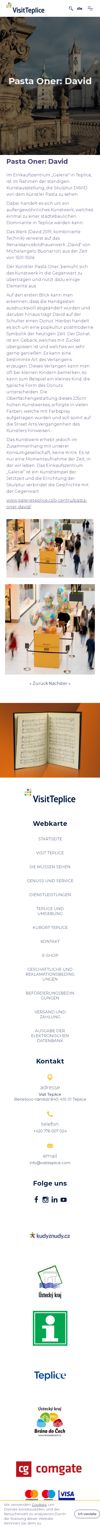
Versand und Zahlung (50, 1014)
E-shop (50, 955)
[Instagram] (45, 1200)
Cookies (39, 1504)
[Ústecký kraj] (50, 1282)
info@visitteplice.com (50, 1162)
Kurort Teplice (50, 927)
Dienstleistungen (50, 894)
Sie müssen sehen (50, 866)
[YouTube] (63, 1200)
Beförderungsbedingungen (50, 995)
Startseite (50, 838)
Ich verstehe (87, 1514)
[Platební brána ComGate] (50, 1469)
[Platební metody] (50, 1495)
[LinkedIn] (54, 1200)
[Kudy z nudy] (50, 1235)
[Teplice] (50, 1328)
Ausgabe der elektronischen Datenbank (50, 1035)
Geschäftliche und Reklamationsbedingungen (50, 974)
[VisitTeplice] (25, 8)
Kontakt (50, 941)
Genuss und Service (50, 880)
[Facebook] (36, 1200)
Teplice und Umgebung (50, 911)
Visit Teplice (50, 852)
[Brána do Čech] (50, 1421)
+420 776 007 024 (50, 1131)
